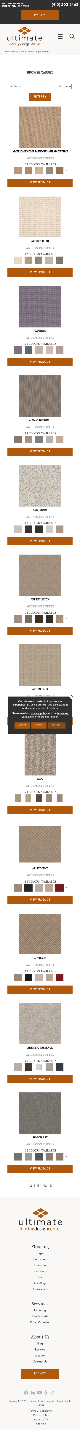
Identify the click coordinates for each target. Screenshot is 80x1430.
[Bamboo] (28, 260)
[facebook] (26, 1392)
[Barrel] (40, 396)
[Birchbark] (49, 350)
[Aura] (40, 217)
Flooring (14, 52)
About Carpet (27, 52)
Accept (22, 725)
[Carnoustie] (59, 619)
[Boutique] (59, 439)
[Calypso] (28, 1157)
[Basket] (28, 439)
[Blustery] (49, 439)
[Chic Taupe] (49, 260)
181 (39, 1186)
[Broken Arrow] (59, 798)
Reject (39, 725)
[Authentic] (40, 665)
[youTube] (39, 1392)
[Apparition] (39, 798)
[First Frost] (49, 529)
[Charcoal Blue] (39, 1157)
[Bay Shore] (49, 798)
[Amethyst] (40, 306)
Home (6, 52)
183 (51, 1186)
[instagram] (52, 1392)
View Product (40, 182)
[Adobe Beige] (40, 755)
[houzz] (33, 1392)
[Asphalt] (40, 1113)
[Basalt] (39, 350)
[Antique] (28, 798)
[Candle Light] (39, 1067)
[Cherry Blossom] (59, 888)
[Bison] (39, 619)
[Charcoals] (28, 529)
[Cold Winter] (49, 1067)
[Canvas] (40, 486)
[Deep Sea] (59, 1067)
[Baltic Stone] (40, 1023)
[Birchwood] (40, 844)
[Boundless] (39, 260)
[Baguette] (40, 127)
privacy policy (39, 713)
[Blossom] (59, 350)
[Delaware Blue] (59, 260)
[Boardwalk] (59, 171)
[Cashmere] (49, 888)
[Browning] (49, 619)
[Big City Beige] (39, 171)
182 (44, 1186)
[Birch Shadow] (49, 171)
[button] (40, 15)
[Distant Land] (59, 1157)
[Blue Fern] (39, 439)
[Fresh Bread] (59, 529)
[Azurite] (28, 350)
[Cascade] (39, 888)
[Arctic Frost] (28, 619)
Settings (57, 725)
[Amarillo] (40, 575)
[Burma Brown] (28, 1067)
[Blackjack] (28, 888)
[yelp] (46, 1392)
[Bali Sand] (28, 171)
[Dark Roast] (39, 529)
